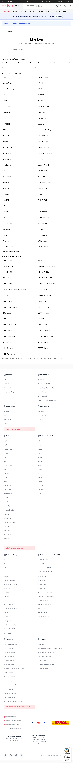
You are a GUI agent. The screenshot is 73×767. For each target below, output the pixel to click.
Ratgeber (41, 644)
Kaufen (18, 6)
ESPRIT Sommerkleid (10, 325)
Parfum (6, 613)
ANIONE (41, 89)
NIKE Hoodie (7, 313)
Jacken (40, 473)
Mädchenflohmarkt (12, 738)
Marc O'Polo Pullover (10, 307)
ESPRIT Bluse (42, 290)
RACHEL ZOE (42, 200)
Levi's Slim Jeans (44, 331)
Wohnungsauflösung (39, 739)
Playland (41, 194)
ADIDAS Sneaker (44, 342)
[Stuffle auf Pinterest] (16, 755)
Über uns (41, 380)
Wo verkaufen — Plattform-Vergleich (50, 648)
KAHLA (5, 171)
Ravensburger (8, 465)
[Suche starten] (57, 6)
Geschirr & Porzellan (10, 584)
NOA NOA (6, 188)
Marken (65, 11)
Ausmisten (35, 741)
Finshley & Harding (44, 130)
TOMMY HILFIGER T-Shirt (47, 266)
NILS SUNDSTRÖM (44, 182)
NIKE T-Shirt (7, 278)
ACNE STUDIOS (43, 77)
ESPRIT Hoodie (43, 307)
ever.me (41, 124)
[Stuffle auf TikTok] (21, 755)
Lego (5, 461)
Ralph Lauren (7, 206)
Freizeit (48, 11)
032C (4, 77)
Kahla (5, 457)
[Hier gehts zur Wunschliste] (65, 6)
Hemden (40, 457)
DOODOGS (42, 118)
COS (5, 542)
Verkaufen (29, 6)
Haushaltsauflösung (38, 737)
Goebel (5, 141)
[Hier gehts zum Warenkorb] (69, 6)
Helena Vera (7, 153)
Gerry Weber (8, 506)
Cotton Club (7, 112)
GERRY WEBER (43, 136)
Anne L (5, 95)
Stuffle (4, 31)
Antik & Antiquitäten (10, 625)
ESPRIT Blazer (43, 348)
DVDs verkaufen (9, 689)
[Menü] (70, 748)
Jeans (40, 461)
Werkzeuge (7, 617)
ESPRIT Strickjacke (44, 313)
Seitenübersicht (43, 392)
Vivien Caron (7, 241)
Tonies (40, 229)
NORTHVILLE (42, 188)
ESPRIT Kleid (42, 584)
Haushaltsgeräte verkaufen (13, 701)
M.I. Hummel (7, 177)
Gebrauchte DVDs (10, 629)
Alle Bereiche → (9, 633)
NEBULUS (6, 182)
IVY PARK (41, 159)
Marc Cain (6, 229)
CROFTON (42, 112)
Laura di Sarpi (42, 171)
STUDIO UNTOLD (44, 223)
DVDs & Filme (8, 604)
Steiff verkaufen (9, 673)
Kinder (32, 11)
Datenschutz (8, 411)
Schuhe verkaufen (10, 656)
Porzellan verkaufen (10, 681)
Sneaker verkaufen (10, 660)
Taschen (6, 576)
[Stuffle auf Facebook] (11, 755)
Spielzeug (57, 11)
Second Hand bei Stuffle (46, 388)
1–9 (35, 68)
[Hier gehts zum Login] (61, 6)
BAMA (5, 101)
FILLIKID (5, 130)
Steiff (5, 445)
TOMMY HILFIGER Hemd (46, 284)
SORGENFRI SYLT (44, 218)
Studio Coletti (7, 223)
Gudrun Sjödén (43, 141)
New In (6, 11)
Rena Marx (6, 212)
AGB (5, 415)
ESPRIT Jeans (7, 331)
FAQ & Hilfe (7, 380)
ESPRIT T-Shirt (8, 260)
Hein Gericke (7, 147)
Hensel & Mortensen (45, 153)
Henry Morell (7, 159)
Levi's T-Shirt (7, 272)
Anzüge (40, 485)
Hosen (40, 465)
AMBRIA (41, 83)
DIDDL (5, 118)
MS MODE (41, 177)
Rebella (40, 206)
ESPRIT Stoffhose (9, 336)
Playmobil (7, 473)
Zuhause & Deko (9, 580)
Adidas (6, 477)
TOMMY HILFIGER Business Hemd (14, 290)
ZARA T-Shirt (42, 260)
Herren (23, 11)
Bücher (6, 600)
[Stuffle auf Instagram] (5, 755)
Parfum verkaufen (10, 693)
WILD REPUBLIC (43, 247)
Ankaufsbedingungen (11, 392)
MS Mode (7, 538)
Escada (6, 498)
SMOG (5, 218)
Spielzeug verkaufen (10, 685)
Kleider (40, 449)
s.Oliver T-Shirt (8, 266)
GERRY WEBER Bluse (45, 295)
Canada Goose (43, 106)
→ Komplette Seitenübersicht (11, 251)
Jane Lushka (7, 165)
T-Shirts (40, 441)
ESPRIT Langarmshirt (10, 354)
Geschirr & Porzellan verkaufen (14, 669)
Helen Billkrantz (43, 147)
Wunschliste (42, 419)
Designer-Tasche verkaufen (47, 652)
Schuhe (40, 490)
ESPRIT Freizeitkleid (10, 319)
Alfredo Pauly (7, 83)
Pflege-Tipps (42, 660)
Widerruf (7, 423)
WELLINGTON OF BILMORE (12, 247)
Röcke (40, 469)
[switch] (67, 760)
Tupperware (42, 235)
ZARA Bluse (7, 295)
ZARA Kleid (42, 319)
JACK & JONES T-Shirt (46, 278)
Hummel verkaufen (10, 677)
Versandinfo (8, 388)
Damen (15, 11)
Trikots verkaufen (9, 648)
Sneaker (40, 494)
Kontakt (6, 384)
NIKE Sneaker (7, 342)
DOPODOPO (7, 124)
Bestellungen (42, 415)
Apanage (41, 95)
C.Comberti (7, 106)
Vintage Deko (8, 621)
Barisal (40, 101)
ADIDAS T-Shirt (43, 272)
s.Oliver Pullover (43, 301)
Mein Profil (41, 411)
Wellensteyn (42, 241)
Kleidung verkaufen (10, 644)
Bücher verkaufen (10, 652)
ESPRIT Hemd (7, 284)
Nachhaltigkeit (42, 396)
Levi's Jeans (42, 325)
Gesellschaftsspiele (10, 609)
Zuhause (40, 11)
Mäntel (40, 477)
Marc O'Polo (8, 494)
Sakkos (40, 481)
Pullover (40, 445)
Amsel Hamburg (8, 89)
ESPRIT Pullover (8, 301)
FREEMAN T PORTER (10, 136)
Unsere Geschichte (44, 384)
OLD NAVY (6, 194)
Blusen (40, 453)
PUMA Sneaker (8, 348)
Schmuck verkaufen (10, 697)
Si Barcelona (42, 212)
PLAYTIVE (6, 200)
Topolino (6, 235)
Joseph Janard (43, 165)
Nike (5, 481)
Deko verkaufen (9, 665)
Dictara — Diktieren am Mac (47, 400)
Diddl (5, 441)
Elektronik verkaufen (45, 656)
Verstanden (59, 16)
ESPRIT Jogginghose (45, 336)
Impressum (7, 419)
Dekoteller (7, 588)
